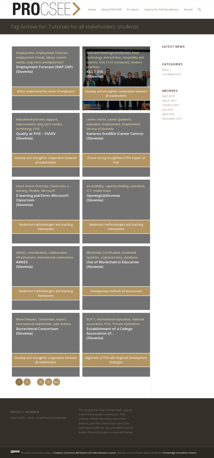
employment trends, (31, 57)
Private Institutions (126, 324)
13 (48, 382)
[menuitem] (92, 9)
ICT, (90, 190)
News (165, 70)
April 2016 (168, 114)
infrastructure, (26, 257)
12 (40, 382)
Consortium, (47, 319)
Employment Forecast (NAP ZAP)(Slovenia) (44, 69)
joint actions (62, 324)
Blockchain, (95, 252)
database (131, 257)
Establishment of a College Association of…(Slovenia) (109, 333)
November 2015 (172, 118)
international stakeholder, (35, 324)
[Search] (199, 9)
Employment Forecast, (52, 53)
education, (94, 124)
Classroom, (58, 186)
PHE (36, 129)
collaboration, (58, 252)
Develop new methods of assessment (116, 291)
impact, (61, 319)
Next (56, 382)
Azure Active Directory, (33, 186)
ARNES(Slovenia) (24, 264)
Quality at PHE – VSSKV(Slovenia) (36, 136)
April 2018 (168, 96)
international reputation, (114, 319)
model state (102, 190)
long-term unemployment (45, 62)
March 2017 (169, 100)
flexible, (35, 190)
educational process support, (37, 119)
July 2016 (167, 109)
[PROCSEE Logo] (46, 9)
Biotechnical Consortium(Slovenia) (37, 331)
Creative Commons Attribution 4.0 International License (85, 452)
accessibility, (96, 186)
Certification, (112, 252)
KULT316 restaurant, (115, 62)
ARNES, (22, 252)
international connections (55, 257)
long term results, (50, 124)
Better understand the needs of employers (46, 91)
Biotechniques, (27, 319)
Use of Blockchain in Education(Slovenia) (113, 264)
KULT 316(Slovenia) (95, 74)
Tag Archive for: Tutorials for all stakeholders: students (74, 26)
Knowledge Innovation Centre (179, 452)
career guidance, (120, 119)
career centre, (97, 119)
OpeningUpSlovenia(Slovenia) (103, 197)
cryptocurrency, (112, 257)
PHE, (108, 324)
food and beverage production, (109, 53)
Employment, (26, 53)
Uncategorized (171, 74)
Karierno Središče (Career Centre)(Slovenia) (115, 136)
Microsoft (48, 190)
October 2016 (170, 105)
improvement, (26, 124)
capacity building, (117, 186)
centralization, (38, 252)
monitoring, (24, 129)
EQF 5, (92, 319)
